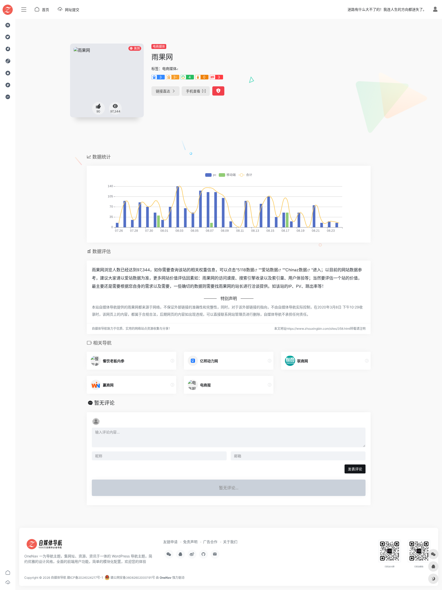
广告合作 (210, 542)
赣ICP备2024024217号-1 (85, 577)
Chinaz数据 (296, 269)
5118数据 (245, 269)
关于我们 (230, 542)
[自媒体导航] (47, 545)
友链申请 (170, 542)
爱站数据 (270, 269)
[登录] (435, 10)
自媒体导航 (58, 577)
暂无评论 (104, 403)
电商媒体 (159, 46)
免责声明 (190, 542)
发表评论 (355, 469)
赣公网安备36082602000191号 (132, 577)
